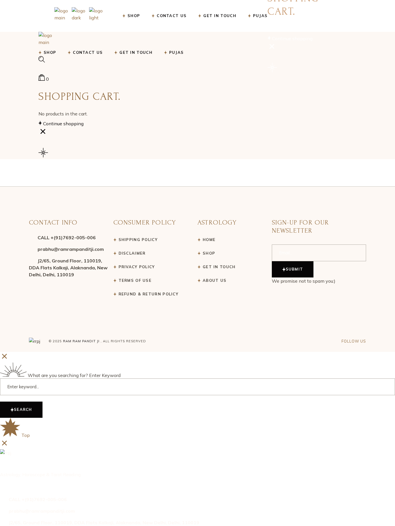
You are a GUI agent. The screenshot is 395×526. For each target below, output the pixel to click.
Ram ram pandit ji (81, 341)
